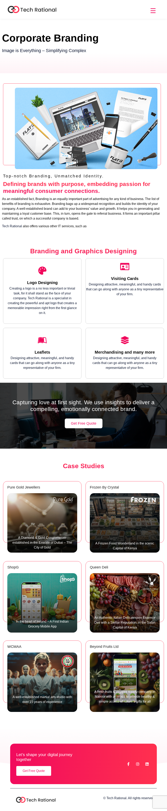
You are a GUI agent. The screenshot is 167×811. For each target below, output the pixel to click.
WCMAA (14, 647)
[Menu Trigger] (153, 10)
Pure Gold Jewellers (23, 487)
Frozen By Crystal (104, 487)
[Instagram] (137, 764)
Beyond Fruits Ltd (104, 647)
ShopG (13, 567)
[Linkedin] (147, 764)
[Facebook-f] (128, 764)
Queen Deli (99, 567)
